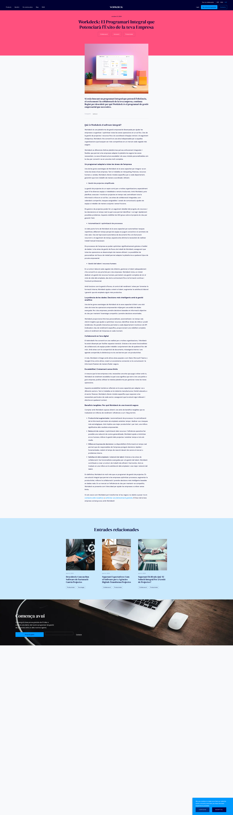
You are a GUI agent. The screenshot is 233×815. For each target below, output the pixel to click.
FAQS (43, 7)
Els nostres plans (28, 7)
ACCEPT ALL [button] (219, 809)
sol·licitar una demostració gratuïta (119, 498)
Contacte (223, 7)
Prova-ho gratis (29, 634)
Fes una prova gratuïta (209, 7)
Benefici (17, 7)
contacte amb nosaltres (94, 498)
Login (197, 7)
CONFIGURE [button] (202, 809)
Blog (37, 7)
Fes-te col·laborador (208, 2)
